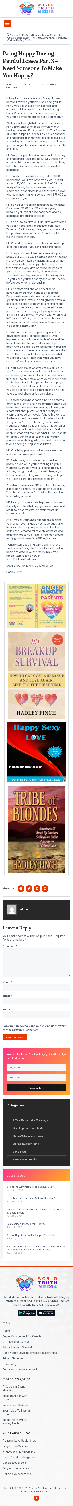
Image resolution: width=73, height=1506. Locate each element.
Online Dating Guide (19, 40)
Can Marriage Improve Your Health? (26, 1223)
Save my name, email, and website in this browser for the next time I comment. (34, 1027)
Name (7, 982)
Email (7, 995)
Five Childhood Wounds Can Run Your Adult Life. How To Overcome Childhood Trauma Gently (36, 1248)
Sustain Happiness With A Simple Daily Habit (31, 1235)
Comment (10, 946)
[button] (7, 23)
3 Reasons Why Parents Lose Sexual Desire (31, 1186)
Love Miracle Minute (54, 37)
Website (8, 1009)
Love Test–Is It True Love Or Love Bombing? (31, 1198)
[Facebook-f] (36, 1498)
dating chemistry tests (28, 37)
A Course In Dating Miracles (24, 35)
